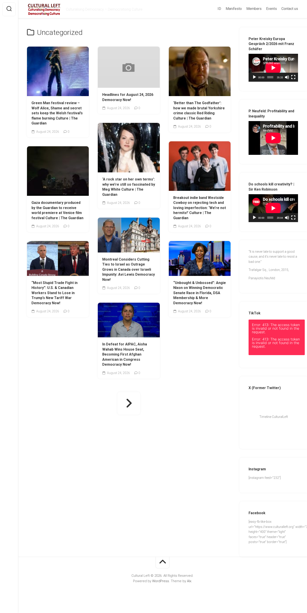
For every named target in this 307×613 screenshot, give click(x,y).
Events (271, 9)
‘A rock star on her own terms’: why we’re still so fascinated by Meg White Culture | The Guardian (128, 187)
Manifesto (234, 9)
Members (254, 9)
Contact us (289, 9)
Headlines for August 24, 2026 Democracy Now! (127, 97)
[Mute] (287, 77)
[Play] (254, 77)
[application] (273, 68)
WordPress (160, 581)
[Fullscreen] (293, 77)
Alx (189, 581)
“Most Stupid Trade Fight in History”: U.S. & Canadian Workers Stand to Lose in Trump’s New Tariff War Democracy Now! (54, 293)
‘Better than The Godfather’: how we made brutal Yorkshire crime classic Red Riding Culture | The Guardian (199, 110)
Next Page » (129, 403)
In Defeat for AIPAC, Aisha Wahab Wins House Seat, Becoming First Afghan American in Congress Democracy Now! (124, 354)
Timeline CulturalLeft (272, 417)
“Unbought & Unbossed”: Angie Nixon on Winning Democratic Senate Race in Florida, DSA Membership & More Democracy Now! (199, 293)
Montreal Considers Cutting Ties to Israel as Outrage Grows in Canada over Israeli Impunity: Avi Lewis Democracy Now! (128, 269)
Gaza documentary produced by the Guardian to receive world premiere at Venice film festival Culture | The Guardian (57, 210)
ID (219, 9)
